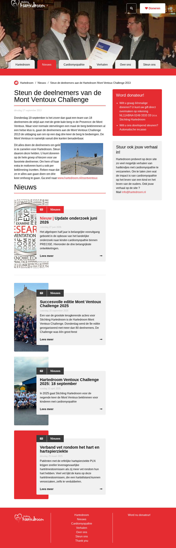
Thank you (81, 540)
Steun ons (149, 64)
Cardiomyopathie (74, 64)
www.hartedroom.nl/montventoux (77, 178)
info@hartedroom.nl (134, 192)
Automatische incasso (132, 129)
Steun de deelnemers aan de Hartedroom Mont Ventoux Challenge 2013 (90, 82)
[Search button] (131, 8)
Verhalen (102, 64)
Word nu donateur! (139, 515)
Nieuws (46, 64)
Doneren (154, 8)
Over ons (125, 64)
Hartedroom (22, 64)
